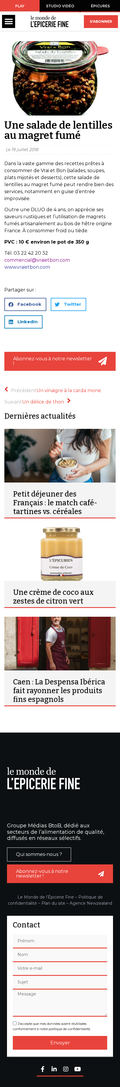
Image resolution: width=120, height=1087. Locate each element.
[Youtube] (77, 1069)
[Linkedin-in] (54, 1069)
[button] (8, 21)
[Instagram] (66, 1069)
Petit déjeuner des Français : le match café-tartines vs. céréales (55, 503)
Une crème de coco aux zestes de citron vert (53, 597)
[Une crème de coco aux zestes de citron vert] (60, 554)
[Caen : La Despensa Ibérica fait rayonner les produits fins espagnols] (60, 643)
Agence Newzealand (91, 903)
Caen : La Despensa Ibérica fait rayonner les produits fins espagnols (59, 691)
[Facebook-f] (42, 1069)
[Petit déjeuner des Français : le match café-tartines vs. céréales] (60, 456)
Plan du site (53, 903)
